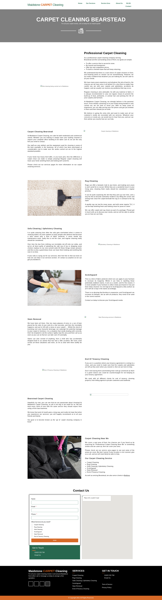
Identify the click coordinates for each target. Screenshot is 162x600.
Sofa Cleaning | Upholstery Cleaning (84, 580)
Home (80, 3)
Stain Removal (38, 534)
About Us (119, 3)
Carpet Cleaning (39, 524)
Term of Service (107, 584)
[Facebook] (30, 584)
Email (33, 506)
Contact (128, 6)
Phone (33, 514)
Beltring (127, 475)
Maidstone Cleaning (45, 4)
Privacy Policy (106, 587)
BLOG (128, 3)
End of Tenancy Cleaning (41, 536)
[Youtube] (42, 584)
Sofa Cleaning (38, 529)
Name (33, 499)
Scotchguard (38, 531)
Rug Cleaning (38, 527)
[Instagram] (47, 584)
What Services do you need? (40, 522)
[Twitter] (36, 584)
